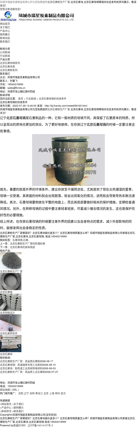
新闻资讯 (6, 411)
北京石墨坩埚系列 (10, 63)
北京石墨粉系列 (8, 70)
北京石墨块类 (7, 66)
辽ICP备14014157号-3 (40, 425)
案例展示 (5, 34)
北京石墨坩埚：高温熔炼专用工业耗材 (21, 364)
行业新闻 (5, 55)
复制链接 (51, 414)
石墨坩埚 (17, 240)
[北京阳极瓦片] (10, 302)
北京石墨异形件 (8, 333)
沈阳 (20, 393)
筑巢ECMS (19, 425)
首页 (20, 98)
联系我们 (5, 41)
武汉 (63, 393)
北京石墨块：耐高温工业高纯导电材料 (21, 368)
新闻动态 (5, 38)
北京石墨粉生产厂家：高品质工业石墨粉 (22, 372)
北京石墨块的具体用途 (22, 247)
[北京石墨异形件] (10, 322)
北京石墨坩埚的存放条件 (52, 98)
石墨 (25, 240)
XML (14, 389)
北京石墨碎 (6, 354)
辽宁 (26, 393)
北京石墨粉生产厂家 (58, 2)
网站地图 (5, 389)
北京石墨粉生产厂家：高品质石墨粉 (20, 361)
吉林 (32, 393)
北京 (46, 393)
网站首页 (5, 23)
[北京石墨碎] (10, 343)
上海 (51, 393)
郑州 (57, 393)
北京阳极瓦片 (7, 312)
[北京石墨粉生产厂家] (10, 260)
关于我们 (5, 27)
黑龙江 (39, 393)
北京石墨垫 (6, 292)
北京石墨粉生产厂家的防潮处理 (27, 243)
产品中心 (5, 30)
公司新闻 (5, 52)
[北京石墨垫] (10, 281)
